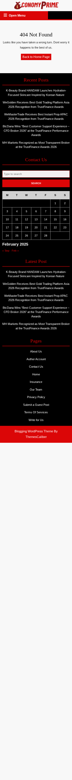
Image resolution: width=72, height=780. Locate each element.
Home (36, 374)
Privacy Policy (36, 397)
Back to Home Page (36, 57)
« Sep (5, 250)
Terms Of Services (36, 412)
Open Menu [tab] (17, 15)
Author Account (36, 359)
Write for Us (36, 420)
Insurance (36, 381)
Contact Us (36, 366)
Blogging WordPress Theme (34, 431)
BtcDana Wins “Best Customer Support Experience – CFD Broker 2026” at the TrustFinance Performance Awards (36, 131)
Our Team (36, 389)
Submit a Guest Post (36, 404)
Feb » (15, 250)
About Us (36, 351)
